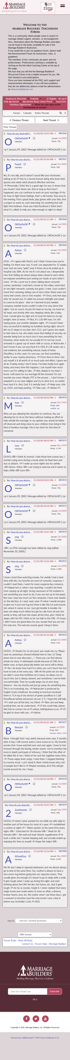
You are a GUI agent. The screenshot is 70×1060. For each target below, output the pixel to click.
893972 (63, 480)
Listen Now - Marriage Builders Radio (48, 7)
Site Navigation (62, 5)
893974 (63, 532)
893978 (63, 779)
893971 (63, 440)
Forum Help (41, 943)
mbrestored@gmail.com (22, 89)
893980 (63, 851)
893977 (63, 722)
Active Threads (42, 113)
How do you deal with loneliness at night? (27, 133)
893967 (63, 159)
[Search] (60, 113)
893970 (63, 397)
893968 (63, 219)
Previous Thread (20, 120)
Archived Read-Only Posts (37, 102)
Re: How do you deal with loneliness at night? (29, 159)
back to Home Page (14, 5)
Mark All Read (25, 940)
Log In (64, 99)
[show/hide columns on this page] (65, 113)
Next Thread (49, 120)
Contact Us (27, 943)
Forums (34, 99)
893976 (63, 635)
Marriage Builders (16, 99)
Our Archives (11, 102)
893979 (63, 805)
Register (52, 99)
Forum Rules (10, 940)
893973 (63, 506)
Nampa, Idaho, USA (58, 733)
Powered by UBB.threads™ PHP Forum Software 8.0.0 (35, 1038)
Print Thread (10, 127)
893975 (63, 561)
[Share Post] (55, 133)
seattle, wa (54, 408)
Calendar (27, 113)
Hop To (11, 921)
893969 (63, 245)
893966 (63, 133)
